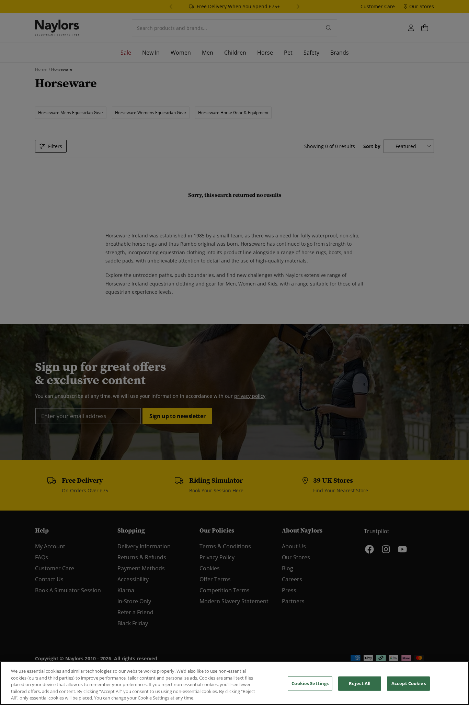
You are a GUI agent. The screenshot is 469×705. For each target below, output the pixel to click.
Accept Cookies (408, 683)
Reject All (359, 683)
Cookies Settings (310, 683)
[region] (234, 683)
